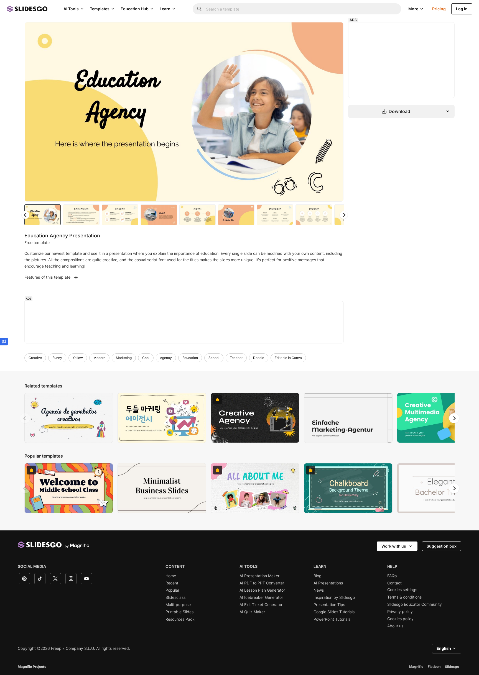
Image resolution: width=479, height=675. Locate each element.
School (213, 358)
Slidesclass (175, 597)
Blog (318, 576)
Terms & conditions (404, 597)
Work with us (393, 546)
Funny (57, 358)
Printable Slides (179, 612)
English (444, 648)
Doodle (258, 358)
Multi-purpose (178, 604)
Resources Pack (180, 619)
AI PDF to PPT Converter (262, 583)
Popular (172, 590)
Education (190, 358)
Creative (35, 358)
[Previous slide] (25, 418)
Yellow (78, 358)
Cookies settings (402, 589)
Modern (99, 358)
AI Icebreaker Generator (261, 597)
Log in (462, 8)
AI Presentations (328, 583)
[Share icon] (334, 31)
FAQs (392, 576)
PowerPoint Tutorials (332, 619)
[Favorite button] (319, 31)
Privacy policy (400, 611)
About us (395, 626)
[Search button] (199, 8)
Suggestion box (442, 546)
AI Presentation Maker (259, 576)
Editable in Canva (288, 358)
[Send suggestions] (4, 341)
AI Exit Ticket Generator (261, 604)
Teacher (236, 358)
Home (170, 576)
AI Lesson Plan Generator (262, 590)
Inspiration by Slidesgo (334, 597)
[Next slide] (335, 112)
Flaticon (434, 666)
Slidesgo (452, 666)
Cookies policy (400, 619)
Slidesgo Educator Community (414, 604)
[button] (343, 215)
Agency (166, 358)
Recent (171, 583)
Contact (394, 583)
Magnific (416, 666)
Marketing (124, 358)
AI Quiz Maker (252, 612)
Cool (145, 358)
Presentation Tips (329, 604)
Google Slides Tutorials (334, 612)
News (319, 590)
